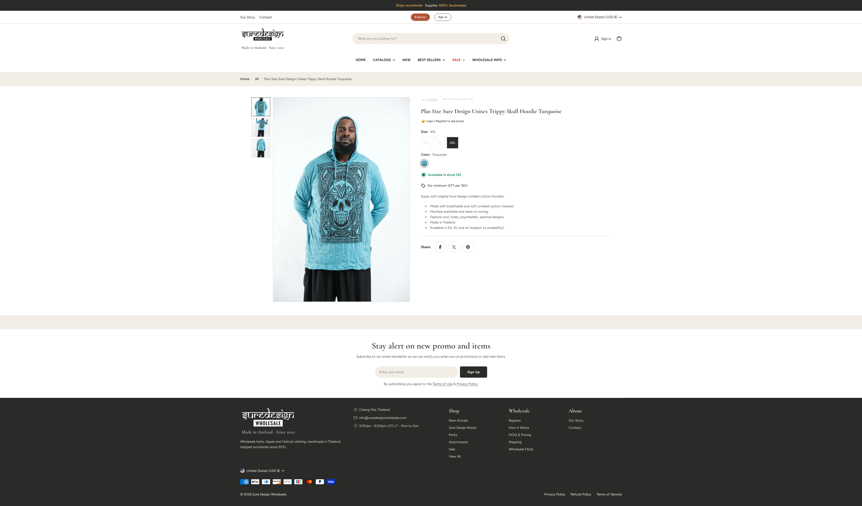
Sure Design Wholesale (269, 494)
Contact (265, 17)
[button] (376, 5)
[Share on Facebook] (440, 247)
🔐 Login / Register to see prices (442, 121)
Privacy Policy (554, 494)
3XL (441, 144)
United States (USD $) (600, 17)
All (257, 79)
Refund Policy (581, 494)
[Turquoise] (424, 163)
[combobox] (431, 38)
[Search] (503, 38)
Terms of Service (609, 494)
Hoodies (432, 99)
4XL (452, 143)
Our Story (247, 17)
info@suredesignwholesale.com (383, 418)
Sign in (442, 17)
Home (244, 79)
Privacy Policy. (467, 384)
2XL (428, 144)
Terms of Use (443, 384)
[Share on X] (454, 247)
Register (420, 17)
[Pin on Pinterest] (468, 247)
